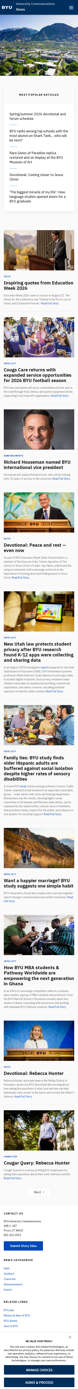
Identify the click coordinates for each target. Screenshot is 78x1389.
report (44, 667)
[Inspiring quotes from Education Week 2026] (39, 250)
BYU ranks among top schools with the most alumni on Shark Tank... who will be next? (38, 135)
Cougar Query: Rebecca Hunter (37, 1163)
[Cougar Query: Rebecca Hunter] (39, 1130)
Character (10, 1156)
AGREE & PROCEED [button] (39, 1382)
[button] (70, 1337)
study (23, 786)
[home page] (7, 7)
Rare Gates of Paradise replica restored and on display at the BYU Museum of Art (36, 157)
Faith (7, 276)
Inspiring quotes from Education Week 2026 (38, 285)
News (20, 9)
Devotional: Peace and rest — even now (35, 547)
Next (37, 1192)
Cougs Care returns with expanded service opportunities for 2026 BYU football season (37, 375)
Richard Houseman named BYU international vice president (37, 464)
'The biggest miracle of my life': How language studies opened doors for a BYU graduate (37, 196)
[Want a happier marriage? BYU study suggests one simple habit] (39, 848)
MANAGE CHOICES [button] (39, 1370)
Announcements (13, 456)
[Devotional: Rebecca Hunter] (39, 1041)
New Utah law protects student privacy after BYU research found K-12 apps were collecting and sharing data (38, 652)
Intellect (10, 363)
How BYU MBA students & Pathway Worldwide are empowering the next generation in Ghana (39, 975)
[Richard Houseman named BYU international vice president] (39, 429)
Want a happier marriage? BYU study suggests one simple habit (38, 883)
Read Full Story (50, 303)
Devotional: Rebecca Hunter (34, 1073)
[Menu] (71, 7)
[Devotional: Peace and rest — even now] (39, 512)
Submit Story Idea (23, 1246)
